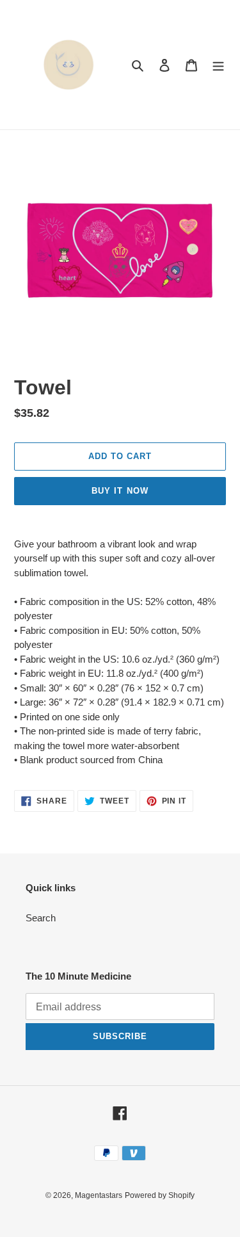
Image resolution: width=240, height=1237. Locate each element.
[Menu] (218, 65)
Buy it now (120, 491)
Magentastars (98, 1195)
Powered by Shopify (160, 1195)
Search (41, 917)
